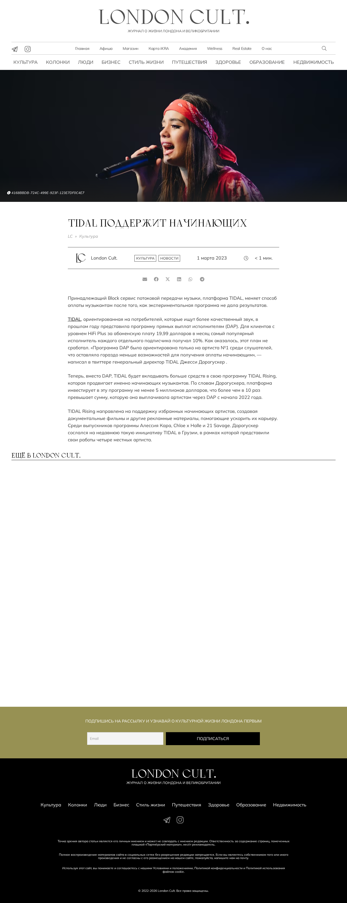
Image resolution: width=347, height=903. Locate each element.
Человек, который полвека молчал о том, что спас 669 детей (130, 521)
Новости (169, 258)
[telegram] (14, 49)
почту (244, 858)
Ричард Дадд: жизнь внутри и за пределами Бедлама (213, 518)
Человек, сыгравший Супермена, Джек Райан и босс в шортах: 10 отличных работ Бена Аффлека (213, 599)
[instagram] (27, 49)
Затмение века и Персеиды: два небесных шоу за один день (47, 668)
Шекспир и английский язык (208, 665)
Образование (267, 62)
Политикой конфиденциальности (218, 868)
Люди (85, 62)
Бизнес (111, 62)
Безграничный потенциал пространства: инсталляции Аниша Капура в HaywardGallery (129, 599)
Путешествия (189, 62)
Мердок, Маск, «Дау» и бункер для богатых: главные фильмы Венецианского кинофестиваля (296, 670)
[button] (324, 48)
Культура (25, 62)
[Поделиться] (156, 279)
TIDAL (74, 319)
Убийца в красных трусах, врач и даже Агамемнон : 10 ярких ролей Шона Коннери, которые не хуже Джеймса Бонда (48, 526)
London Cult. (104, 258)
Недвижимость (313, 62)
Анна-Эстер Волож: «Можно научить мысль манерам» (295, 594)
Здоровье (228, 62)
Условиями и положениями (173, 868)
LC (70, 236)
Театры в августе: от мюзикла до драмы (121, 665)
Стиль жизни (146, 62)
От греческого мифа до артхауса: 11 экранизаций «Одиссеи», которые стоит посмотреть (293, 523)
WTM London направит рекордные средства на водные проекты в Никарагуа (42, 599)
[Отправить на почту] (145, 279)
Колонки (58, 62)
